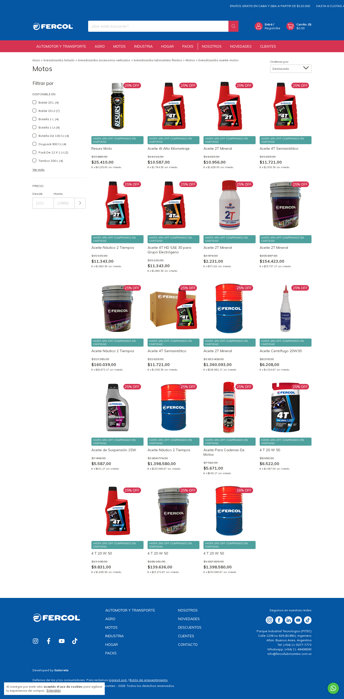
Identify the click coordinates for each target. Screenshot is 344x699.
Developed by (50, 670)
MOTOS (119, 46)
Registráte (272, 28)
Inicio (36, 60)
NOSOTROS (212, 46)
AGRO (100, 46)
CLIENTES (268, 46)
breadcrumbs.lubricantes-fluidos (158, 60)
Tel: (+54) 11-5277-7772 (295, 645)
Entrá (268, 24)
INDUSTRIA (143, 46)
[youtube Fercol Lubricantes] (62, 641)
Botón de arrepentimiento (148, 680)
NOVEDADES (241, 46)
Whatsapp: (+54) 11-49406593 (289, 649)
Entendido (54, 690)
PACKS (187, 46)
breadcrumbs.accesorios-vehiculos (104, 60)
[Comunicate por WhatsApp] (333, 688)
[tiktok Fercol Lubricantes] (75, 641)
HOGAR (167, 46)
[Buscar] (233, 26)
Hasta (58, 194)
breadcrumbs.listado (59, 60)
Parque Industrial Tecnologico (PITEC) (284, 631)
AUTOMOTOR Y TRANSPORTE (61, 46)
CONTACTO (188, 644)
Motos (190, 60)
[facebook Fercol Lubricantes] (49, 641)
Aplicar (80, 203)
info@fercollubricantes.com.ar (289, 654)
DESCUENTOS (189, 627)
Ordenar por (279, 62)
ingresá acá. (118, 680)
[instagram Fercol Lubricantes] (35, 641)
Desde (37, 194)
